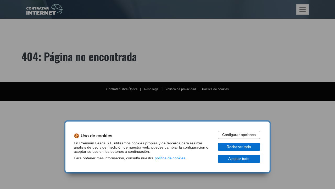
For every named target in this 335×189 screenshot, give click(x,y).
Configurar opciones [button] (239, 135)
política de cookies (170, 158)
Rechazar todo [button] (239, 147)
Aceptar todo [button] (238, 159)
